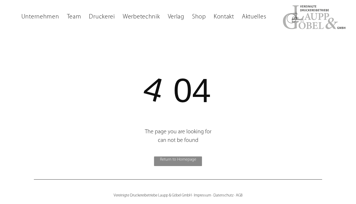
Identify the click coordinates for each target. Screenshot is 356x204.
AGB (239, 196)
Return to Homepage (178, 159)
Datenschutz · (224, 196)
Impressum (202, 196)
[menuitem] (40, 17)
